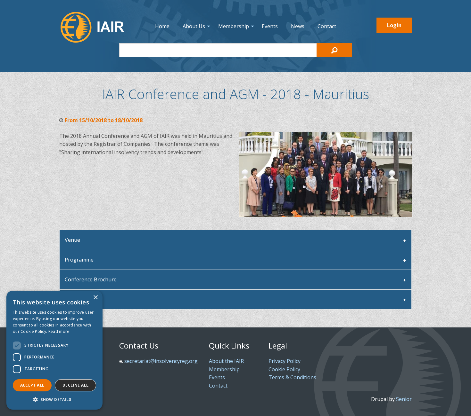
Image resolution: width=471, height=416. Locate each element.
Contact (218, 385)
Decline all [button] (75, 385)
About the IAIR (226, 361)
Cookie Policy (284, 369)
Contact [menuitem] (327, 26)
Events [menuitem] (270, 26)
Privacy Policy (285, 361)
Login (394, 25)
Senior (404, 399)
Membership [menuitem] (233, 26)
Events (217, 377)
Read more (59, 331)
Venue (72, 239)
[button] (54, 399)
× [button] (95, 297)
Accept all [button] (32, 385)
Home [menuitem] (162, 26)
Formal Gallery (82, 299)
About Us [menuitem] (194, 26)
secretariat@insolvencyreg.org (161, 361)
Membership (224, 369)
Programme (79, 259)
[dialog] (54, 350)
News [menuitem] (297, 26)
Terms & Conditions (292, 377)
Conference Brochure (91, 279)
